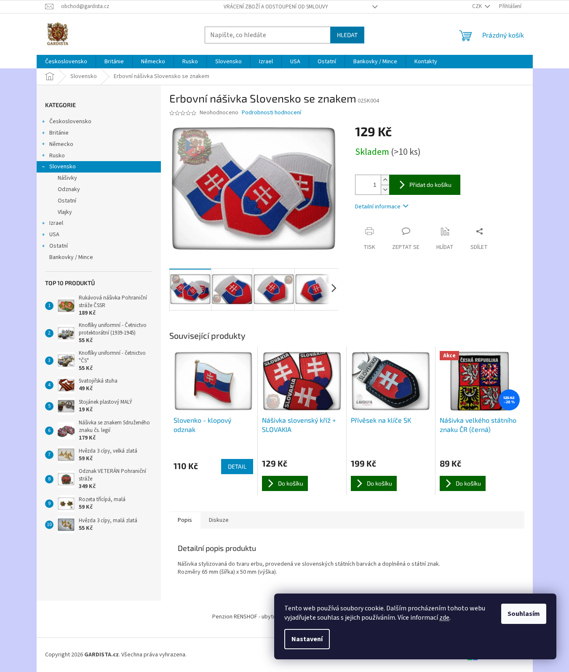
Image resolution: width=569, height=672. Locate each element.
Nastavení (307, 639)
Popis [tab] (185, 520)
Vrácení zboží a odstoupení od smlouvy (276, 7)
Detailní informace (378, 206)
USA (54, 234)
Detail (237, 466)
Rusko (57, 155)
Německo (61, 144)
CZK (477, 6)
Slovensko (62, 166)
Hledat (347, 34)
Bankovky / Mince (71, 257)
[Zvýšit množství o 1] (385, 180)
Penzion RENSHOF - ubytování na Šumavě (263, 617)
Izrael (56, 223)
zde (444, 617)
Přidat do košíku (430, 184)
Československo (70, 121)
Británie (59, 133)
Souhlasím (524, 613)
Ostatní (67, 201)
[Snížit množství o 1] (385, 189)
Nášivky (67, 178)
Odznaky (69, 189)
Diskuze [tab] (219, 520)
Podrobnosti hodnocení (271, 113)
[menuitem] (66, 61)
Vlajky (65, 212)
